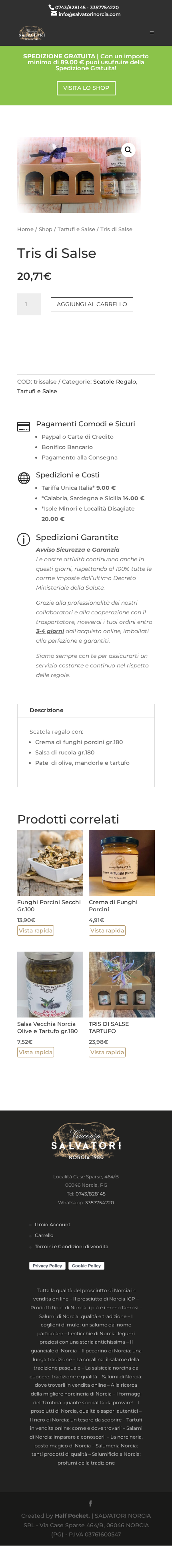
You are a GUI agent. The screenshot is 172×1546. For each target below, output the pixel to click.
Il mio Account (52, 1224)
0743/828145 (91, 1194)
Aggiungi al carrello (92, 304)
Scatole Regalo (114, 381)
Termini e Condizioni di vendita (71, 1246)
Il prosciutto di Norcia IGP (104, 1299)
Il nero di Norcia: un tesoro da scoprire (76, 1420)
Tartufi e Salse (76, 229)
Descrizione (47, 710)
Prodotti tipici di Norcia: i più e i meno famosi (84, 1307)
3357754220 (99, 1203)
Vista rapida (35, 930)
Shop (45, 229)
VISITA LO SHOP (86, 87)
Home (25, 229)
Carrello (44, 1235)
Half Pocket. (72, 1515)
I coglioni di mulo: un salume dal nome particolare (85, 1324)
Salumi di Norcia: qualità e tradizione (82, 1316)
